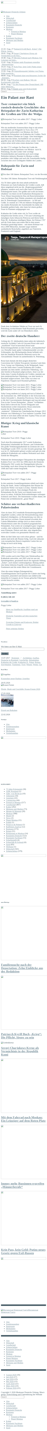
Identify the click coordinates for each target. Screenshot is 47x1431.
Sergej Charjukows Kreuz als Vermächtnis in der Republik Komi (20, 1051)
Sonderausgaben (12, 727)
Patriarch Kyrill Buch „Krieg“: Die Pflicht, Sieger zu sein (21, 1036)
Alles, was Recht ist (14, 794)
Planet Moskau (17, 34)
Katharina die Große (9, 662)
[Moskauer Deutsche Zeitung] (13, 12)
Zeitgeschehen (11, 23)
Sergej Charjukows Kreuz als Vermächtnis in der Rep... (19, 54)
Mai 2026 (10, 1381)
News (8, 818)
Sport (8, 43)
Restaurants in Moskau (15, 833)
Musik (8, 816)
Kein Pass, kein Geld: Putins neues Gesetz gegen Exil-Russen (23, 1251)
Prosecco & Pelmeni (14, 825)
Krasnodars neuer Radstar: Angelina (15, 679)
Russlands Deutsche (14, 25)
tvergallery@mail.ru (9, 601)
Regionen (10, 27)
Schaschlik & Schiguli (15, 842)
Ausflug (35, 658)
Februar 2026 (11, 1388)
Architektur (27, 658)
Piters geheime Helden (15, 629)
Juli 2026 (9, 1377)
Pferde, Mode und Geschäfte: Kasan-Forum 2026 (20, 689)
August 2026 (11, 1375)
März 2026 (10, 1386)
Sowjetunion (6, 665)
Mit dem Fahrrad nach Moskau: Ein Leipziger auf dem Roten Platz (23, 1119)
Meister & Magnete (13, 811)
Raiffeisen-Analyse (13, 827)
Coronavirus (11, 800)
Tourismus (16, 665)
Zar (40, 665)
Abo (8, 16)
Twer (23, 665)
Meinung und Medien (14, 40)
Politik (8, 822)
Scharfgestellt (11, 840)
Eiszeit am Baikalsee (9, 710)
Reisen (37, 662)
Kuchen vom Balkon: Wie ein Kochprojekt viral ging (18, 81)
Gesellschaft (11, 20)
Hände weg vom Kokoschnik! (25, 89)
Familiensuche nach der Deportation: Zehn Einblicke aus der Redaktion (22, 968)
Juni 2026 (10, 1379)
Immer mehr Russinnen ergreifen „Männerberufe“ (22, 1185)
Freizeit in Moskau (18, 32)
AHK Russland (12, 791)
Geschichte (23, 660)
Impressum (10, 729)
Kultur (8, 36)
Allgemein (10, 796)
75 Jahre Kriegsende (14, 789)
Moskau (9, 29)
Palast (31, 662)
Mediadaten (10, 731)
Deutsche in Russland (9, 660)
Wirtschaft (10, 18)
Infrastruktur (34, 660)
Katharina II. (23, 662)
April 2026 (10, 1384)
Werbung (9, 847)
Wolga (35, 665)
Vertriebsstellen (12, 733)
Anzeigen (10, 798)
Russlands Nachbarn (14, 38)
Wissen (29, 665)
